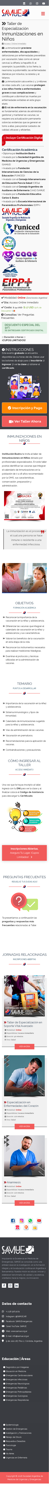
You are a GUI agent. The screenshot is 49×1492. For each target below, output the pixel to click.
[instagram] (10, 1285)
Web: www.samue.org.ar (16, 1331)
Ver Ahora (24, 1046)
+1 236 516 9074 (13, 1311)
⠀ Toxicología (9, 1445)
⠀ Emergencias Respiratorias (15, 1400)
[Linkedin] (16, 1285)
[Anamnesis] (24, 1155)
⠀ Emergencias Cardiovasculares (17, 1375)
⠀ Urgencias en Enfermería (14, 1458)
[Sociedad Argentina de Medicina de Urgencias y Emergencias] (15, 12)
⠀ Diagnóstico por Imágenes (15, 1367)
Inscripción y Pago (27, 408)
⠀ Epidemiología (10, 1425)
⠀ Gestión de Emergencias (14, 1429)
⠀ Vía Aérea (8, 1453)
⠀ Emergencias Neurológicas (15, 1384)
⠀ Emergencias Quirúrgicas (15, 1396)
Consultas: (10, 314)
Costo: (8, 307)
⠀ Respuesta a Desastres (13, 1441)
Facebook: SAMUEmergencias (19, 1321)
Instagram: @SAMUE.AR (16, 1316)
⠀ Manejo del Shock (11, 1437)
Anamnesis (13, 1182)
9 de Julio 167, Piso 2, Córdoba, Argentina (24, 1341)
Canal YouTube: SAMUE (16, 1326)
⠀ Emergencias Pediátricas (14, 1388)
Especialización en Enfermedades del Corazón (21, 1104)
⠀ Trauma (7, 1449)
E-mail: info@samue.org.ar (17, 1336)
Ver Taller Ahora (27, 421)
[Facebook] (4, 1285)
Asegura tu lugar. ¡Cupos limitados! (24, 852)
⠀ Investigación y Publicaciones (16, 1433)
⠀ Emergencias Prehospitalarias (16, 1392)
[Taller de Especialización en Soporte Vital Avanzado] (24, 995)
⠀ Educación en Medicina (14, 1371)
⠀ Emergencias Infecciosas (14, 1379)
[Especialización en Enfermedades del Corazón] (24, 1075)
